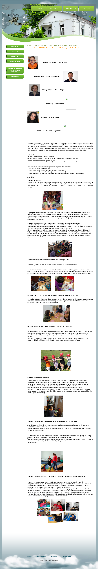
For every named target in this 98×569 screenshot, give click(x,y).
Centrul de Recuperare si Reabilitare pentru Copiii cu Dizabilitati (63, 48)
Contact (86, 9)
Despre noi (54, 9)
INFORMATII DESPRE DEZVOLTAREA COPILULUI (15, 70)
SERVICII (15, 51)
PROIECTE (14, 56)
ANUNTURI (14, 46)
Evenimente (71, 9)
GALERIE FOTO (15, 61)
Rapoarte (15, 77)
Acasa (39, 9)
